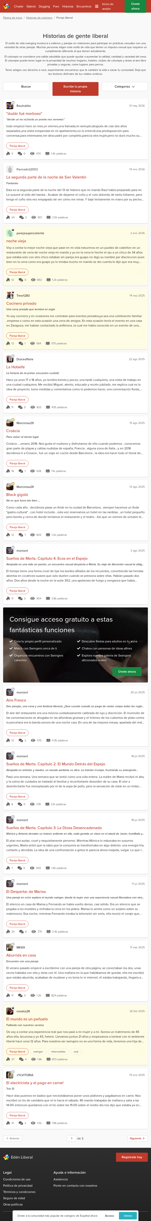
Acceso (109, 1216)
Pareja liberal (17, 146)
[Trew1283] (9, 295)
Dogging (44, 6)
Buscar (26, 86)
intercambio (58, 1052)
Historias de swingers (39, 18)
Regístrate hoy (132, 1157)
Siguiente (135, 1138)
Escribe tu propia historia (75, 88)
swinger (38, 1052)
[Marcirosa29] (9, 422)
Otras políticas (13, 1204)
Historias (67, 6)
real (76, 1052)
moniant (22, 550)
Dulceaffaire (25, 359)
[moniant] (9, 550)
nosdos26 (23, 1011)
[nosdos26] (9, 1011)
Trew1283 (23, 295)
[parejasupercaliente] (9, 233)
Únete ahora (127, 671)
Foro (56, 6)
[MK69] (9, 947)
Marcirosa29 (25, 423)
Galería (31, 6)
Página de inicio (12, 18)
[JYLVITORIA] (9, 1074)
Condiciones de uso (16, 1179)
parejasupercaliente (30, 233)
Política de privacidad (17, 1185)
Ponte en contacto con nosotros (75, 1185)
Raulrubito (24, 105)
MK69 (21, 947)
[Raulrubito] (9, 105)
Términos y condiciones (19, 1192)
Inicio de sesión (107, 6)
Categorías (122, 86)
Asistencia (60, 1179)
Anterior (14, 1138)
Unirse (128, 1216)
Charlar (18, 6)
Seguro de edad (14, 1198)
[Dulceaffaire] (9, 359)
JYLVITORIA (25, 1075)
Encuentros (83, 6)
